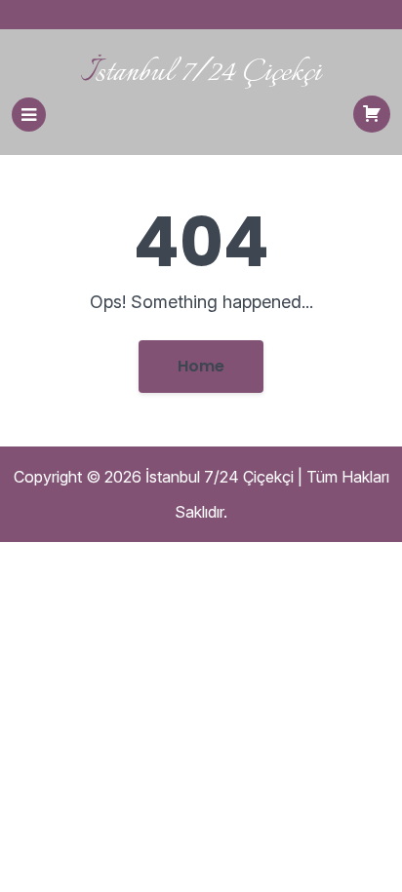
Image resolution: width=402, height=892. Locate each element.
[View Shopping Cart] (371, 114)
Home (201, 366)
